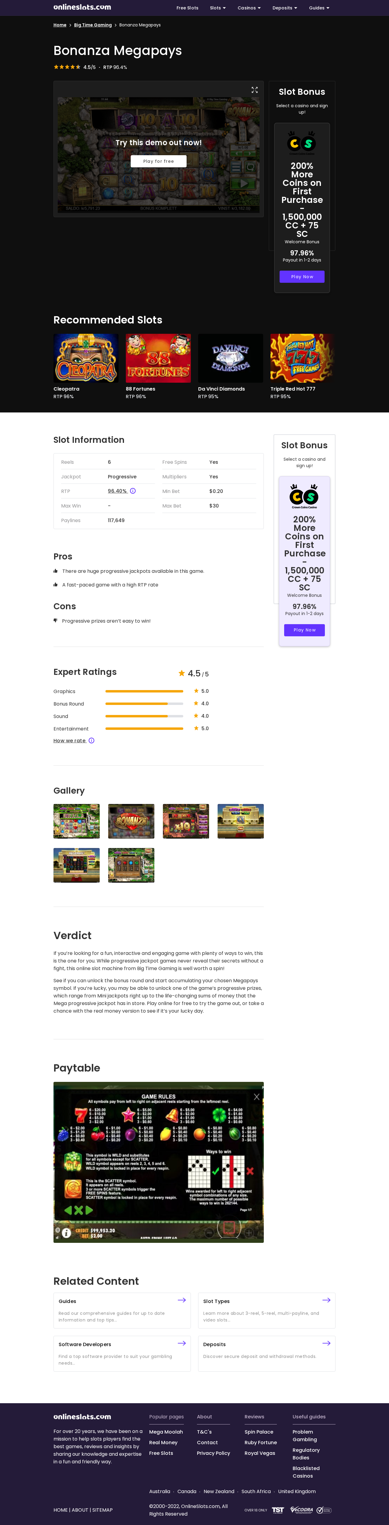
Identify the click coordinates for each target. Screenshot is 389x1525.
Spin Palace (259, 1431)
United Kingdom (296, 1491)
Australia (160, 1491)
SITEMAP (102, 1509)
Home (60, 25)
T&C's (204, 1431)
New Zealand (219, 1491)
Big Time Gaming (93, 25)
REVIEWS (254, 1416)
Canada (187, 1491)
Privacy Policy (213, 1453)
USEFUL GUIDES (309, 1416)
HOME (61, 1509)
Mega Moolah (166, 1431)
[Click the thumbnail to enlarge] (76, 821)
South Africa (256, 1491)
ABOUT (204, 1416)
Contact (207, 1442)
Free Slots (187, 8)
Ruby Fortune (261, 1442)
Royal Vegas (260, 1453)
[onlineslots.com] (82, 1417)
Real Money (163, 1442)
